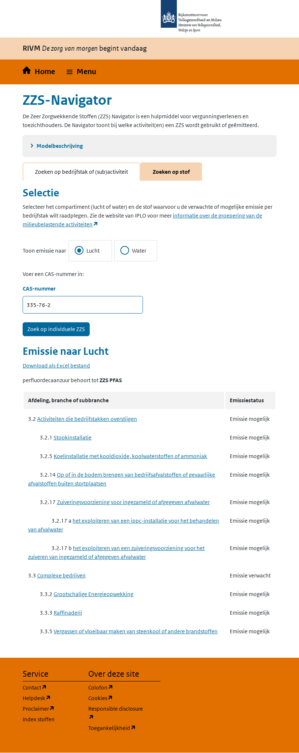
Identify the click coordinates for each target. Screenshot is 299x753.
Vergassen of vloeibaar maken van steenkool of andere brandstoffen (136, 631)
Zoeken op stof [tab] (171, 171)
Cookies (116, 698)
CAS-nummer (39, 288)
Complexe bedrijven (61, 575)
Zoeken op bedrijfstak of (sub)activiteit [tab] (81, 171)
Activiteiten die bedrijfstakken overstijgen (87, 418)
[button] (81, 71)
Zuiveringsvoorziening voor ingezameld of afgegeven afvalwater (133, 502)
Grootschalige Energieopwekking (93, 594)
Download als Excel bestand (56, 365)
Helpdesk (51, 698)
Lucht (93, 250)
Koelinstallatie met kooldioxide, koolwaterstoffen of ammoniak (130, 456)
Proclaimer (51, 708)
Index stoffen (39, 719)
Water (139, 250)
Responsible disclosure (116, 713)
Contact (51, 687)
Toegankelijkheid (116, 727)
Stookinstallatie (73, 437)
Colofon (116, 687)
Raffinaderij (68, 612)
